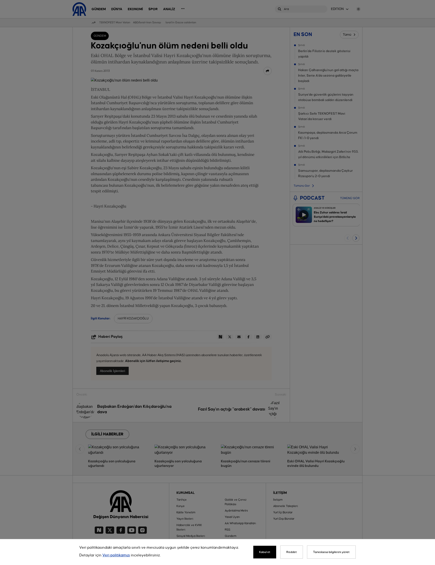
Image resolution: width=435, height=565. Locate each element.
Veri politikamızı (116, 555)
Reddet (291, 552)
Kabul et (264, 552)
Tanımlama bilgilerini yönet (331, 552)
